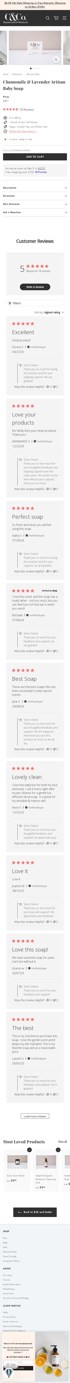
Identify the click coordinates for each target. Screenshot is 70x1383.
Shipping (7, 150)
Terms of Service (10, 1321)
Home (6, 74)
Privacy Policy (9, 1316)
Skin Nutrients (11, 204)
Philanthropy (9, 1289)
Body (5, 1242)
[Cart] (56, 18)
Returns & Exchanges (12, 1326)
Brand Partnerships (11, 1284)
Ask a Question (12, 212)
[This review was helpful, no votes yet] (47, 387)
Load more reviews (35, 1116)
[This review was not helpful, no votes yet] (54, 387)
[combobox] (49, 312)
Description (9, 187)
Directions (9, 195)
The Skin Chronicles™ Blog (16, 1298)
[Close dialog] (66, 1333)
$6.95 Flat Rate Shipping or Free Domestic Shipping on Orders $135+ (35, 4)
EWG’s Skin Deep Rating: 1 (23, 131)
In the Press (8, 1293)
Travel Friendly (10, 1256)
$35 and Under (32, 74)
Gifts (5, 1247)
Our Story (7, 1275)
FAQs (5, 1312)
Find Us (6, 1279)
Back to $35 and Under (37, 1212)
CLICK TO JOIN (18, 1368)
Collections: (17, 74)
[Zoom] (56, 59)
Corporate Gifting (11, 1260)
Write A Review (35, 287)
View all (62, 1141)
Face (5, 1238)
